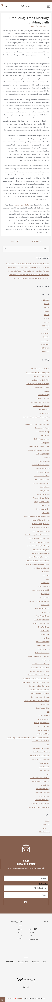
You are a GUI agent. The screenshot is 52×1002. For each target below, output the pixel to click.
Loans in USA (45, 583)
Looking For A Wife (43, 586)
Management (45, 594)
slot (48, 712)
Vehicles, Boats (44, 766)
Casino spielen (44, 413)
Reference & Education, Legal (39, 686)
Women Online (44, 796)
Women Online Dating (42, 800)
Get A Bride (45, 513)
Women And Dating (42, 789)
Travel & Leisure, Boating (41, 752)
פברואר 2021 (45, 333)
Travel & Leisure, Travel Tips (40, 759)
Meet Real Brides (43, 627)
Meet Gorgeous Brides (41, 620)
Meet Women (45, 634)
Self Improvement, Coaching (39, 689)
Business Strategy (43, 395)
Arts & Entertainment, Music (40, 369)
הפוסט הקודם (37, 241)
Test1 (47, 744)
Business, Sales (44, 409)
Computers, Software (42, 428)
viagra (47, 774)
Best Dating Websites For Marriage (37, 384)
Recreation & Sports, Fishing (39, 671)
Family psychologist (42, 454)
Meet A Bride (45, 605)
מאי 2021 (46, 322)
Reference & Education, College (38, 675)
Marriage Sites (44, 597)
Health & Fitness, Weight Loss (39, 527)
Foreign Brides (44, 487)
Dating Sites (45, 443)
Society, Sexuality (43, 730)
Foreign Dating (44, 490)
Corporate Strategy (43, 432)
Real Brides (45, 660)
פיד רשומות (45, 824)
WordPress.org (44, 832)
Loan (47, 579)
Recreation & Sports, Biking (40, 667)
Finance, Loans (44, 461)
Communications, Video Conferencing (36, 417)
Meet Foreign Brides (42, 616)
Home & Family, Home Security (39, 538)
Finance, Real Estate (42, 468)
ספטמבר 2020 (44, 352)
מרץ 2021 (46, 329)
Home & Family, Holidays (41, 531)
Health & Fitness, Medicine (40, 524)
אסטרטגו (9, 998)
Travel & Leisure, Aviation (41, 748)
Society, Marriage (43, 719)
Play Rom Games (43, 649)
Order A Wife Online (42, 645)
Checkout (35, 962)
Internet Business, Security (40, 568)
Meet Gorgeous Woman (41, 623)
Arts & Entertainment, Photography (37, 372)
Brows (32, 932)
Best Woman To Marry (42, 387)
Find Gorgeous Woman (41, 479)
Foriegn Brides (44, 505)
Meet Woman (45, 631)
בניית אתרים (20, 998)
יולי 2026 (46, 304)
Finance (46, 457)
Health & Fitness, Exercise (40, 520)
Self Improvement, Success (40, 697)
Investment (45, 572)
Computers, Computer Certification (37, 424)
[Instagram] (6, 7)
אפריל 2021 (45, 326)
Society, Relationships (41, 723)
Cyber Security (44, 435)
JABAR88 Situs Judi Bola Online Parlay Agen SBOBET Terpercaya (28, 267)
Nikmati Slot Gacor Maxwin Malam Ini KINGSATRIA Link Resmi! (29, 275)
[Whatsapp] (24, 987)
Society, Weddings (43, 734)
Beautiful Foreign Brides (41, 376)
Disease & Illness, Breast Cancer (38, 446)
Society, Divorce (43, 715)
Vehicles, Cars (44, 770)
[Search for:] (26, 249)
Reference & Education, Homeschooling (35, 682)
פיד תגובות (46, 828)
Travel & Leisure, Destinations (39, 755)
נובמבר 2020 (45, 344)
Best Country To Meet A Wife (40, 380)
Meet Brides (45, 612)
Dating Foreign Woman (41, 439)
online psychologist (42, 642)
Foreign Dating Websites (41, 498)
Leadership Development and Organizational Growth (31, 278)
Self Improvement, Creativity (39, 693)
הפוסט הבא (14, 241)
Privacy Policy (23, 962)
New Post (46, 638)
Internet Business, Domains (40, 553)
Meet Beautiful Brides (42, 608)
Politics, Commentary (42, 653)
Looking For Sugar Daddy (40, 590)
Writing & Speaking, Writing (40, 803)
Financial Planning (43, 472)
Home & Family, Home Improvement (37, 535)
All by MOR (33, 929)
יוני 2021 (46, 318)
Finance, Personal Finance (40, 465)
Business (46, 391)
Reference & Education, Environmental (36, 678)
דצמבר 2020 (45, 341)
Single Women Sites (42, 708)
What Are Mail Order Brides (40, 781)
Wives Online (45, 785)
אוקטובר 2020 (45, 348)
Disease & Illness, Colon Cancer (38, 450)
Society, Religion (43, 726)
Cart (44, 962)
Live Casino (45, 575)
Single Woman (44, 704)
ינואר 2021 (46, 337)
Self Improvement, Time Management (36, 701)
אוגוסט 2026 (45, 300)
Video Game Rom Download (39, 778)
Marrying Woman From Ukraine (39, 601)
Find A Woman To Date (41, 476)
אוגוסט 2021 (45, 311)
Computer (46, 420)
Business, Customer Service (40, 402)
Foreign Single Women (41, 502)
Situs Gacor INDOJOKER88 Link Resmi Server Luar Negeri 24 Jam (27, 264)
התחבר (47, 821)
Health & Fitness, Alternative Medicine (36, 516)
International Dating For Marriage (38, 546)
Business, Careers (43, 398)
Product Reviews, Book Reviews (38, 656)
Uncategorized (44, 26)
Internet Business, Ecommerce (39, 557)
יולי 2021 (46, 315)
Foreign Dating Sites (42, 494)
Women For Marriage (42, 792)
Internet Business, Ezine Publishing (37, 564)
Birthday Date (43, 884)
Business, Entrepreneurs (41, 406)
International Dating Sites (41, 549)
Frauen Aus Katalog (42, 509)
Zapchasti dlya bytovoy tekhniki (38, 807)
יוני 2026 (46, 307)
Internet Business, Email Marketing (37, 561)
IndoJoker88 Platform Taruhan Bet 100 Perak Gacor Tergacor (28, 271)
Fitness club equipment (41, 483)
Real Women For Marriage (40, 664)
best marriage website (21, 205)
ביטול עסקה (10, 962)
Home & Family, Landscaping (39, 542)
